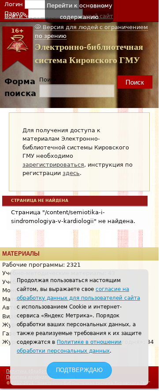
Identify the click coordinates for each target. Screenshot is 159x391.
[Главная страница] (17, 70)
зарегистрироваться (53, 164)
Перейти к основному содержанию (79, 11)
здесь (71, 173)
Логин (14, 4)
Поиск (48, 79)
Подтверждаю (79, 370)
